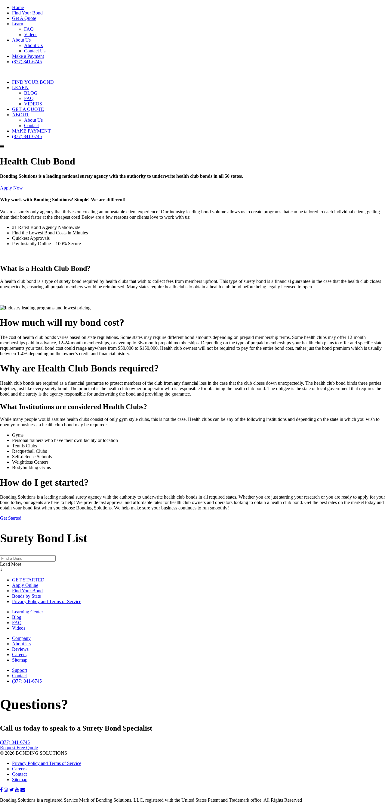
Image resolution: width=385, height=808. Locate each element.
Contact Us (34, 50)
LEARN (20, 87)
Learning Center (27, 611)
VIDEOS (33, 103)
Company (21, 638)
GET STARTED (28, 579)
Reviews (20, 649)
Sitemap (19, 659)
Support (19, 670)
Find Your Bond (27, 12)
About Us (21, 39)
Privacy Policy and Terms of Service (46, 601)
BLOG (31, 93)
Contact (31, 125)
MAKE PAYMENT (31, 130)
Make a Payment (28, 56)
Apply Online (25, 585)
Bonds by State (26, 596)
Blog (16, 617)
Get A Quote (24, 18)
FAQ (29, 29)
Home (18, 7)
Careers (19, 654)
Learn (17, 23)
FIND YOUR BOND (33, 82)
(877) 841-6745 (27, 61)
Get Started (10, 518)
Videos (30, 34)
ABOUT (20, 114)
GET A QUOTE (28, 109)
